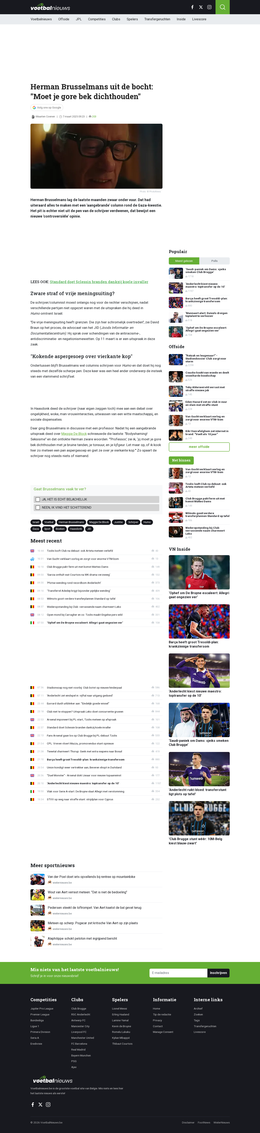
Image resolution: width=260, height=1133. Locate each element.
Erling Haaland (120, 1014)
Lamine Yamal (120, 1020)
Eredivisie (36, 1043)
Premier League (39, 1014)
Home (156, 1008)
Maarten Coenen (45, 116)
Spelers (132, 19)
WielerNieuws (221, 1122)
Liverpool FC (79, 1031)
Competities (97, 19)
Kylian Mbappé (121, 1037)
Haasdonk (76, 528)
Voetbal (48, 522)
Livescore (199, 19)
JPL (79, 19)
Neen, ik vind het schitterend (66, 507)
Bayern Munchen (81, 1055)
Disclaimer (188, 1122)
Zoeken (198, 1014)
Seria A (34, 1037)
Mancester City (80, 1026)
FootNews (204, 1122)
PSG (74, 1061)
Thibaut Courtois (122, 1043)
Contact (158, 1026)
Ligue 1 (34, 1026)
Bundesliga (37, 1020)
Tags (197, 1020)
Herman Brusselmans (71, 522)
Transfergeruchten (157, 19)
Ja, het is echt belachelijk (64, 499)
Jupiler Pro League (41, 1008)
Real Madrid (78, 1049)
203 (94, 116)
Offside (63, 19)
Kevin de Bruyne (121, 1026)
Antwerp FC (78, 1020)
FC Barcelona (79, 1043)
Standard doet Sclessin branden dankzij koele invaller (99, 281)
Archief (198, 1008)
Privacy (157, 1020)
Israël (36, 522)
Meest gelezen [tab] (184, 260)
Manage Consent (163, 1031)
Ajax (74, 1067)
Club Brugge (78, 1008)
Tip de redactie (162, 1014)
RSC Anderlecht (80, 1014)
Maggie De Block (74, 434)
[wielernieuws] (79, 1079)
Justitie (118, 522)
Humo (147, 522)
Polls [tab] (214, 260)
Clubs (116, 19)
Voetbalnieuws (41, 19)
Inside (181, 19)
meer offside (199, 447)
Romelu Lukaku (121, 1031)
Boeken (60, 528)
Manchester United (82, 1037)
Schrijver (133, 522)
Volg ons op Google (49, 107)
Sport (47, 528)
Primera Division (40, 1031)
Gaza (36, 528)
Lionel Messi (119, 1008)
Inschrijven (218, 973)
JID (89, 528)
